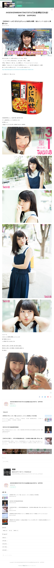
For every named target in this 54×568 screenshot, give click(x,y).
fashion (16, 530)
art (10, 530)
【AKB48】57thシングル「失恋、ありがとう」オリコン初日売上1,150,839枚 (19, 415)
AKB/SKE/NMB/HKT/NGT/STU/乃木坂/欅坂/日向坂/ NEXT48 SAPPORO (27, 14)
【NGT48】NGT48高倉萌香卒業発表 (10, 427)
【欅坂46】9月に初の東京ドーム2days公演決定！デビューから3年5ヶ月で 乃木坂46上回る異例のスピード (29, 519)
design (5, 530)
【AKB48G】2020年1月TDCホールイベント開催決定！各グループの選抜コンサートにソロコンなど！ (28, 513)
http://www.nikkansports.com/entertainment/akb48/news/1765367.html (17, 69)
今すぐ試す (19, 5)
